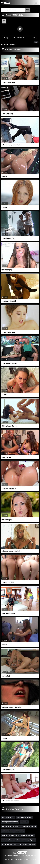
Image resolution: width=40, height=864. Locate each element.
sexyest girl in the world (10, 840)
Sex (5, 3)
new (20, 856)
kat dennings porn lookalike (11, 826)
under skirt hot (7, 844)
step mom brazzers (29, 826)
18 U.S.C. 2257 (9, 859)
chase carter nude (29, 844)
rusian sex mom (7, 831)
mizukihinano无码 (8, 817)
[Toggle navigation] (36, 3)
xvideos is (24, 822)
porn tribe (17, 844)
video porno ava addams (10, 835)
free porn (27, 856)
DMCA (33, 859)
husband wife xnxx (27, 835)
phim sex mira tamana (24, 817)
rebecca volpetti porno (28, 840)
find (27, 10)
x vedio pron (20, 831)
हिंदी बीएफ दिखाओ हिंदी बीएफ (10, 822)
